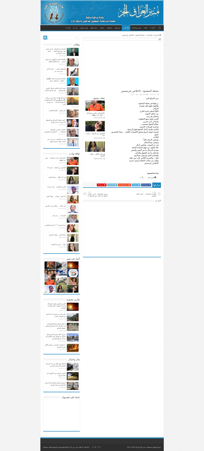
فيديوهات (109, 28)
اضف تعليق (143, 94)
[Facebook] (97, 447)
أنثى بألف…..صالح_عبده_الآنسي (55, 206)
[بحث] (45, 38)
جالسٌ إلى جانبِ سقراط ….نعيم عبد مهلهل (96, 114)
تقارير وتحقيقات (136, 28)
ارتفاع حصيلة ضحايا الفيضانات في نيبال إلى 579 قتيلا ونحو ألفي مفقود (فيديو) (55, 326)
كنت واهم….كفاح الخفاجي (57, 110)
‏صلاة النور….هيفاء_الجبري (57, 235)
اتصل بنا (68, 28)
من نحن (75, 28)
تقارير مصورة (84, 28)
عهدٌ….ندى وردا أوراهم (58, 244)
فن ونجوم (117, 28)
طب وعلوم (93, 28)
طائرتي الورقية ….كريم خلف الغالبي (146, 194)
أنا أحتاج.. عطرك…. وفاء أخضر (56, 196)
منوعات (102, 28)
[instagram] (93, 447)
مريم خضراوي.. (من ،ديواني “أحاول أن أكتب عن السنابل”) (98, 194)
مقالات (146, 28)
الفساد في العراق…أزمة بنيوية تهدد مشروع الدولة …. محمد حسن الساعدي (56, 51)
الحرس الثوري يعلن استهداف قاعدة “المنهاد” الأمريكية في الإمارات (56, 306)
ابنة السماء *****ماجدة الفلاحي (55, 225)
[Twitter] (96, 447)
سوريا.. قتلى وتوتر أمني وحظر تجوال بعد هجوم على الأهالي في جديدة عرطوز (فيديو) (55, 336)
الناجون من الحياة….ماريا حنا (95, 134)
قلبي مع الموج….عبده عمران (56, 187)
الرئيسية (159, 27)
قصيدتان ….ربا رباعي (59, 215)
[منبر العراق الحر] (102, 12)
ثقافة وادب (126, 28)
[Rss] (100, 447)
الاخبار (153, 28)
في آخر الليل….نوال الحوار (97, 155)
